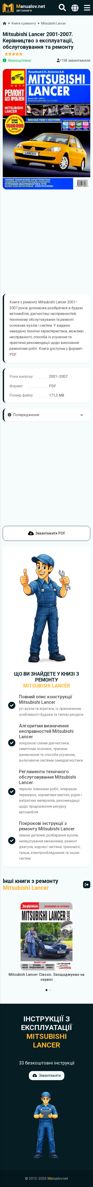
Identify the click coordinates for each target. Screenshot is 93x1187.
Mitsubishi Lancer (53, 23)
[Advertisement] (46, 241)
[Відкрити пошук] (62, 8)
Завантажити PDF (50, 533)
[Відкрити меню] (87, 8)
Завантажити (50, 1075)
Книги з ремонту (24, 23)
